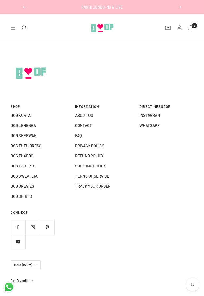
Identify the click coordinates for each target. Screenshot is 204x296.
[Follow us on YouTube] (18, 242)
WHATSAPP (149, 125)
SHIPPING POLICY (90, 165)
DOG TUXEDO (22, 155)
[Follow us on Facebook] (18, 227)
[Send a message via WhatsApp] (9, 287)
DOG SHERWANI (24, 135)
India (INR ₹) (23, 265)
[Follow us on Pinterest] (47, 227)
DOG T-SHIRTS (23, 165)
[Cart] (190, 27)
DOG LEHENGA (23, 125)
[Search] (24, 27)
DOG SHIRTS (21, 196)
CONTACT (83, 125)
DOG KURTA (21, 115)
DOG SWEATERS (25, 176)
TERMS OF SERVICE (92, 176)
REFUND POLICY (89, 155)
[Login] (179, 27)
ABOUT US (84, 115)
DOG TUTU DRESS (26, 145)
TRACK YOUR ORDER (92, 186)
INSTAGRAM (149, 115)
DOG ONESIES (22, 186)
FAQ (78, 135)
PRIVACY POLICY (89, 145)
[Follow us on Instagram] (32, 227)
